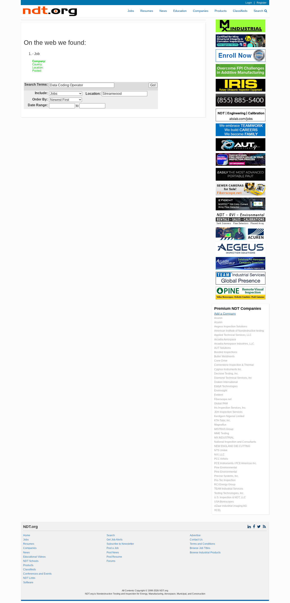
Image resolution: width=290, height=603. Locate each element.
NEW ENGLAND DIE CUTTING (232, 446)
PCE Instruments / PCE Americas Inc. (235, 463)
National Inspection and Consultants (235, 441)
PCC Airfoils (221, 458)
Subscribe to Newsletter (120, 543)
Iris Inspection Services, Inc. (230, 407)
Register (261, 2)
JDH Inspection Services (228, 411)
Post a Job (113, 548)
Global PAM (221, 403)
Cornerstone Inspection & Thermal (234, 364)
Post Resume (114, 556)
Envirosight (220, 390)
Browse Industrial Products (205, 552)
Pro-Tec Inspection (225, 480)
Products (221, 11)
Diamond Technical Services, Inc (233, 377)
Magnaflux (220, 424)
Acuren (218, 318)
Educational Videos (34, 556)
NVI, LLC (219, 454)
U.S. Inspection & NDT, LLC (230, 497)
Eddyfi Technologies (226, 386)
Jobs (131, 11)
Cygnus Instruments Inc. (228, 369)
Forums (111, 561)
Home (26, 535)
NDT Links (29, 577)
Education (180, 11)
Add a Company (225, 313)
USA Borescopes (224, 501)
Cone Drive (220, 360)
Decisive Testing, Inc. (226, 373)
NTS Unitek (220, 450)
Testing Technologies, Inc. (229, 493)
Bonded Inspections (225, 352)
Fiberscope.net (222, 399)
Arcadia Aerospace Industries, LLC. (234, 343)
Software (28, 582)
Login (248, 2)
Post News (113, 552)
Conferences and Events (37, 573)
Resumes (146, 11)
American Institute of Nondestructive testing (239, 330)
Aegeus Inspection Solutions (230, 326)
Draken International (226, 382)
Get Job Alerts (114, 539)
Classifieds (240, 11)
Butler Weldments (224, 356)
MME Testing (221, 433)
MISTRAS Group (223, 429)
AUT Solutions (222, 347)
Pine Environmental (225, 467)
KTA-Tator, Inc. (222, 420)
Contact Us (196, 539)
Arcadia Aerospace (225, 339)
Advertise (195, 535)
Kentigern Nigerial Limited (229, 416)
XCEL (217, 510)
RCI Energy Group (224, 484)
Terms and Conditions (202, 543)
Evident (218, 394)
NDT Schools (30, 561)
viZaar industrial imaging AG (230, 505)
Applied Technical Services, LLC (233, 335)
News (163, 11)
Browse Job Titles (200, 548)
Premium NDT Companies (237, 308)
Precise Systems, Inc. (226, 476)
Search (258, 11)
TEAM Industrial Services (228, 488)
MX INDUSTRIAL (224, 437)
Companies (200, 11)
